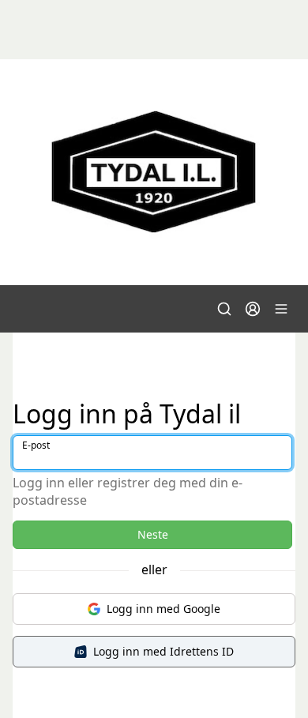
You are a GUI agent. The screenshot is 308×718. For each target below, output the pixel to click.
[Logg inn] (253, 309)
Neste (152, 534)
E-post (36, 445)
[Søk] (224, 309)
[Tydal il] (154, 172)
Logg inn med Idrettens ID (163, 651)
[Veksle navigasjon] (281, 309)
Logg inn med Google (163, 608)
